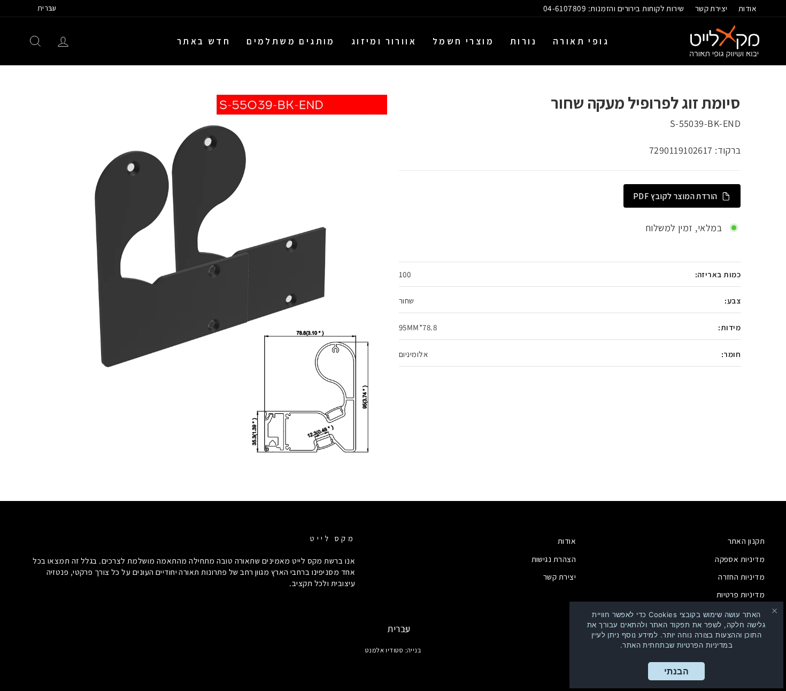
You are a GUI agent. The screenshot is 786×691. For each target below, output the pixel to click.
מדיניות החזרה (741, 576)
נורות (523, 41)
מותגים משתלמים (290, 41)
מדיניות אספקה (740, 558)
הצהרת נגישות (553, 558)
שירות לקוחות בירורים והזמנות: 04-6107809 (613, 8)
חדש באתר (203, 41)
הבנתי (676, 671)
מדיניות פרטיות (740, 594)
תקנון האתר (746, 540)
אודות (747, 8)
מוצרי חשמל (463, 41)
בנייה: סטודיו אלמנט (393, 650)
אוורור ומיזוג (384, 41)
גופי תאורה (581, 41)
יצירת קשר (711, 8)
